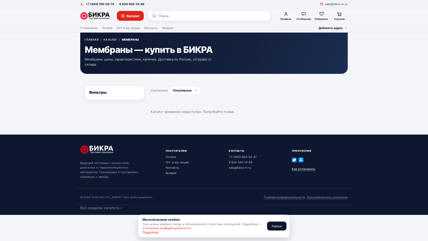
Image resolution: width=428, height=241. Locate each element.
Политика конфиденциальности (284, 197)
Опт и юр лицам (128, 28)
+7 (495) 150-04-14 (100, 4)
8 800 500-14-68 (131, 4)
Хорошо (277, 226)
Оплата (107, 28)
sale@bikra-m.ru (336, 4)
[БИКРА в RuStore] (294, 160)
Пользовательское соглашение (327, 197)
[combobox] (213, 16)
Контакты (151, 28)
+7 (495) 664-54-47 (243, 157)
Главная (92, 39)
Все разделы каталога (99, 208)
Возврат (167, 28)
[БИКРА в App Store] (300, 160)
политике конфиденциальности (168, 228)
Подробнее (150, 232)
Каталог (133, 16)
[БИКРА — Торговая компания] (95, 16)
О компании (89, 28)
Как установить (303, 169)
